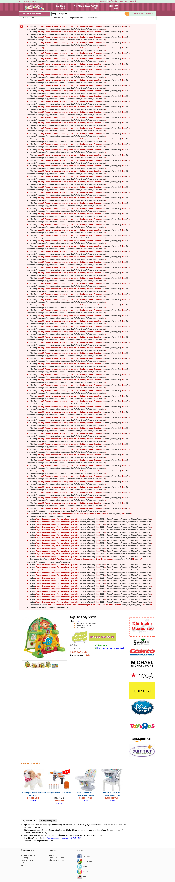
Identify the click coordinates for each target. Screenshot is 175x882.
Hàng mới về (58, 18)
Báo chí (51, 855)
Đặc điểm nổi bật (29, 821)
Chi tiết (33, 801)
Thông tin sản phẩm (48, 821)
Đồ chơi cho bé (28, 18)
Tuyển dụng (138, 14)
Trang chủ (102, 1)
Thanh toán (112, 6)
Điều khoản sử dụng (56, 860)
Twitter (85, 866)
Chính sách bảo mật (56, 858)
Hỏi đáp (23, 863)
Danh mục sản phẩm (31, 14)
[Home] (34, 10)
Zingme (85, 872)
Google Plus (87, 861)
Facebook (86, 856)
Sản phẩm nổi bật (76, 18)
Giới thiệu (113, 1)
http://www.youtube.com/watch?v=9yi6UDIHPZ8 (62, 838)
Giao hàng (24, 858)
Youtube (86, 877)
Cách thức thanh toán (28, 855)
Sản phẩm (123, 1)
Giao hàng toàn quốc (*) (86, 6)
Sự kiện (149, 14)
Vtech (77, 621)
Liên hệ (133, 1)
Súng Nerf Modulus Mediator (59, 793)
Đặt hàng (60, 6)
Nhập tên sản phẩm (59, 14)
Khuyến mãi (93, 18)
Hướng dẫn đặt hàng (28, 860)
